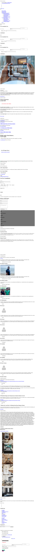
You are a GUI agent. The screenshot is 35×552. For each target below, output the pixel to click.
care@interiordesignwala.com (6, 3)
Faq (2, 520)
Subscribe (12, 526)
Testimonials (3, 512)
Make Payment (4, 516)
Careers (3, 518)
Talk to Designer (4, 515)
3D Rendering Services (5, 511)
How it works (2, 116)
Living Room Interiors (7, 14)
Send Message (2, 32)
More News (2, 380)
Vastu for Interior (4, 522)
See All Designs (2, 120)
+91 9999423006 (2, 174)
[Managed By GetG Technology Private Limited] (13, 538)
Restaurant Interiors (6, 21)
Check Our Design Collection (4, 431)
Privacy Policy (4, 519)
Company (3, 510)
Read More (1, 399)
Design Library (4, 12)
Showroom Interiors (6, 19)
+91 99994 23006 (9, 2)
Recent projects (4, 11)
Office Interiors (6, 18)
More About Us (2, 96)
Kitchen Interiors (6, 15)
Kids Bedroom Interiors (7, 16)
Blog (2, 22)
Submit (1, 192)
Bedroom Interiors (6, 13)
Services (3, 523)
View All (1, 258)
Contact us (3, 514)
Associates (3, 517)
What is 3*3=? (3, 30)
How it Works (4, 10)
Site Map (3, 521)
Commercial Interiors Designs (6, 17)
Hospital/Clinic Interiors (7, 20)
